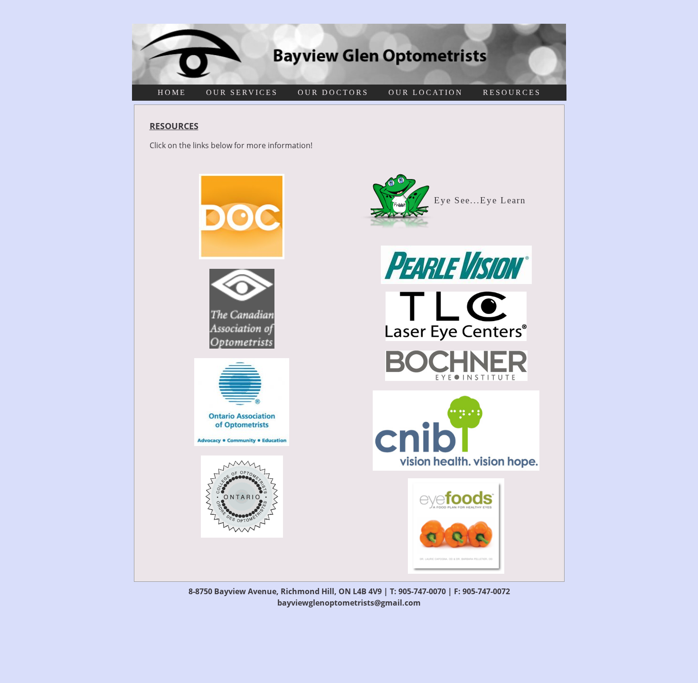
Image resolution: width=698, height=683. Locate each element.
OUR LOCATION (425, 92)
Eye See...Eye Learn (480, 200)
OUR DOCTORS (333, 92)
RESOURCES (512, 92)
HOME (172, 92)
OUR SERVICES (242, 92)
